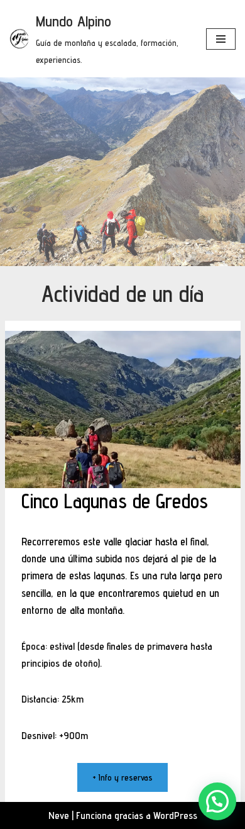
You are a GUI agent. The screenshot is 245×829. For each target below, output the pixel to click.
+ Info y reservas (122, 777)
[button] (217, 801)
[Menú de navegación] (221, 39)
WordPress (175, 815)
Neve (58, 815)
